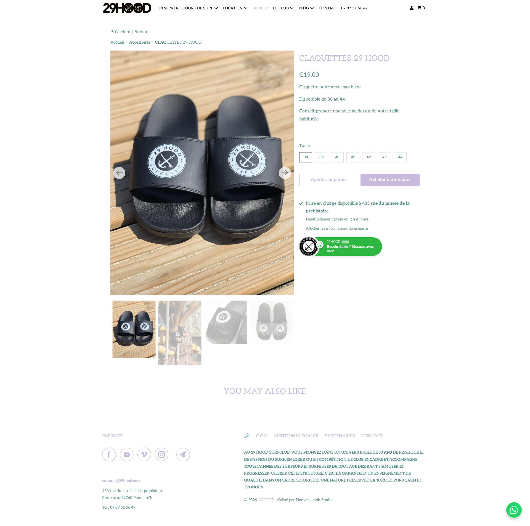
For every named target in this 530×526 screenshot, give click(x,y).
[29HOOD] (127, 8)
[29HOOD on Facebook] (110, 454)
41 (353, 157)
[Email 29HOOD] (184, 454)
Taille (304, 145)
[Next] (285, 173)
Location (233, 8)
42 (369, 157)
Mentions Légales (296, 436)
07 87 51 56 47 (354, 8)
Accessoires (139, 42)
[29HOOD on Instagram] (163, 454)
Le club (281, 8)
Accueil (117, 42)
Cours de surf (198, 8)
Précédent (120, 32)
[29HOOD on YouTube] (128, 454)
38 (306, 157)
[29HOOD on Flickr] (174, 454)
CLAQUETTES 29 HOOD (344, 58)
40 (337, 157)
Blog (304, 8)
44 (400, 157)
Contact (328, 8)
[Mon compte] (412, 8)
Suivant (142, 32)
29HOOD (266, 500)
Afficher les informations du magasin (337, 228)
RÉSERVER (168, 8)
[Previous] (119, 173)
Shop (258, 8)
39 (321, 157)
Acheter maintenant (390, 179)
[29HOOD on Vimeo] (145, 454)
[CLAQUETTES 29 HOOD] (202, 173)
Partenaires (340, 436)
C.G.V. (261, 436)
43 (384, 157)
